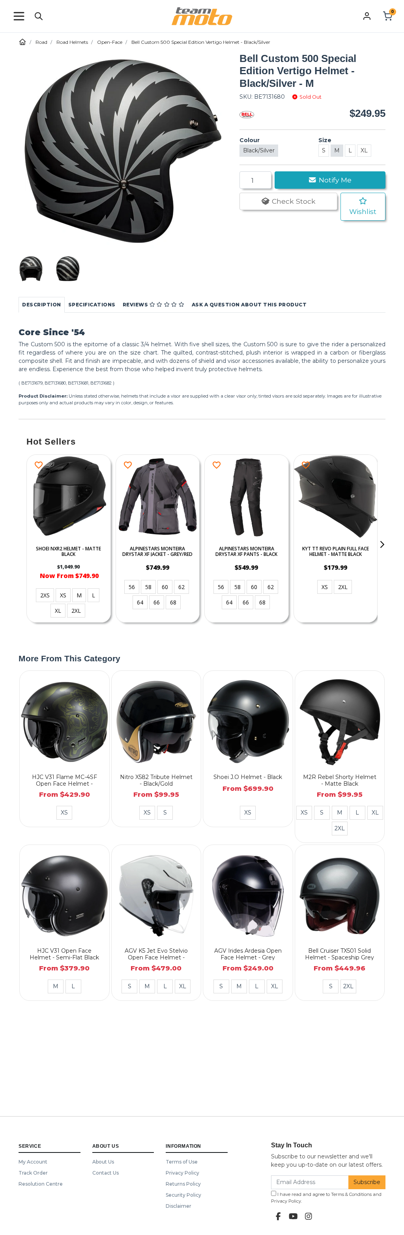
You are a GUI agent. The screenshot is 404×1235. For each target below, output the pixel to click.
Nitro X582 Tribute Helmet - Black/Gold (156, 780)
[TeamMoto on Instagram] (308, 1216)
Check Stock (293, 201)
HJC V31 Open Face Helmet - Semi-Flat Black (64, 954)
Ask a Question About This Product (249, 305)
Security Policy (183, 1195)
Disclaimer (178, 1206)
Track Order (33, 1173)
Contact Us (105, 1173)
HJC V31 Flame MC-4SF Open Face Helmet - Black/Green (64, 783)
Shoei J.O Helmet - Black (247, 777)
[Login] (367, 15)
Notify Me (334, 180)
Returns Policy (183, 1184)
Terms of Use (182, 1162)
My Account (33, 1162)
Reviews (136, 305)
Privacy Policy (182, 1173)
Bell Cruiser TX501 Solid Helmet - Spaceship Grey (339, 954)
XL (364, 150)
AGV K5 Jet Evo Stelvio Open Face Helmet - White (156, 957)
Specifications (92, 305)
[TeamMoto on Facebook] (278, 1216)
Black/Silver (259, 150)
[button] (19, 16)
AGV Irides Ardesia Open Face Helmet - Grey (248, 954)
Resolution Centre (41, 1184)
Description (41, 305)
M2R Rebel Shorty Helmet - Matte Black (339, 780)
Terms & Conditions (351, 1194)
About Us (103, 1162)
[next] (381, 544)
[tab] (42, 305)
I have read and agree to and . (326, 1198)
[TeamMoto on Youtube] (293, 1216)
